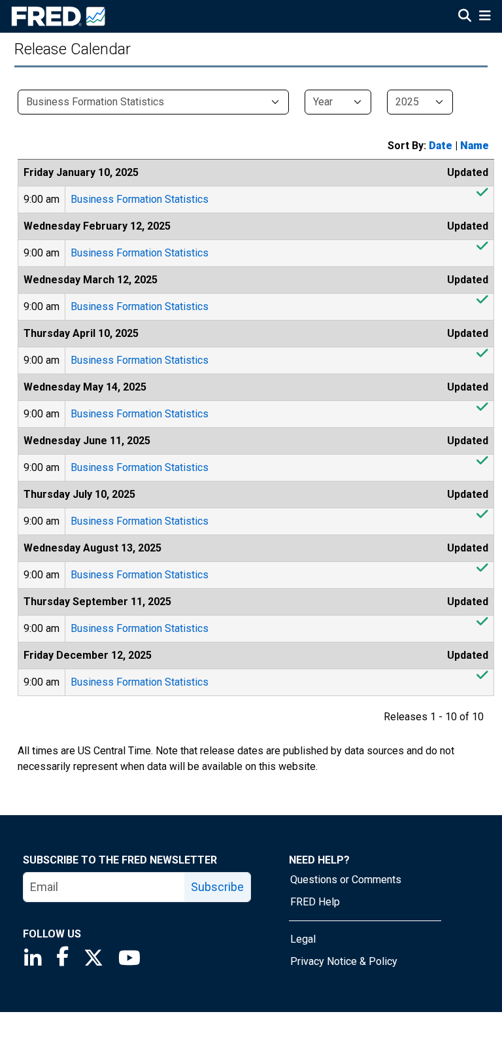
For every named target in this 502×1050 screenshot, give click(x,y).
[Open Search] (465, 17)
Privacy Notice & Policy (343, 961)
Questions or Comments (345, 879)
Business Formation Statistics (140, 199)
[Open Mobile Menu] (484, 17)
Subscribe (217, 887)
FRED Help (315, 902)
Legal (303, 939)
